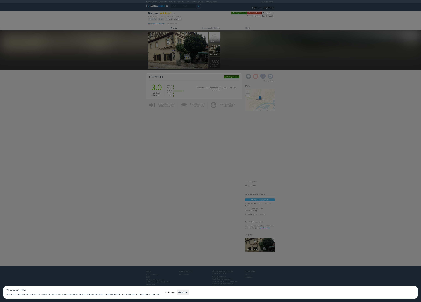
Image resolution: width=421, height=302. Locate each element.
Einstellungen (170, 292)
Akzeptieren (182, 292)
